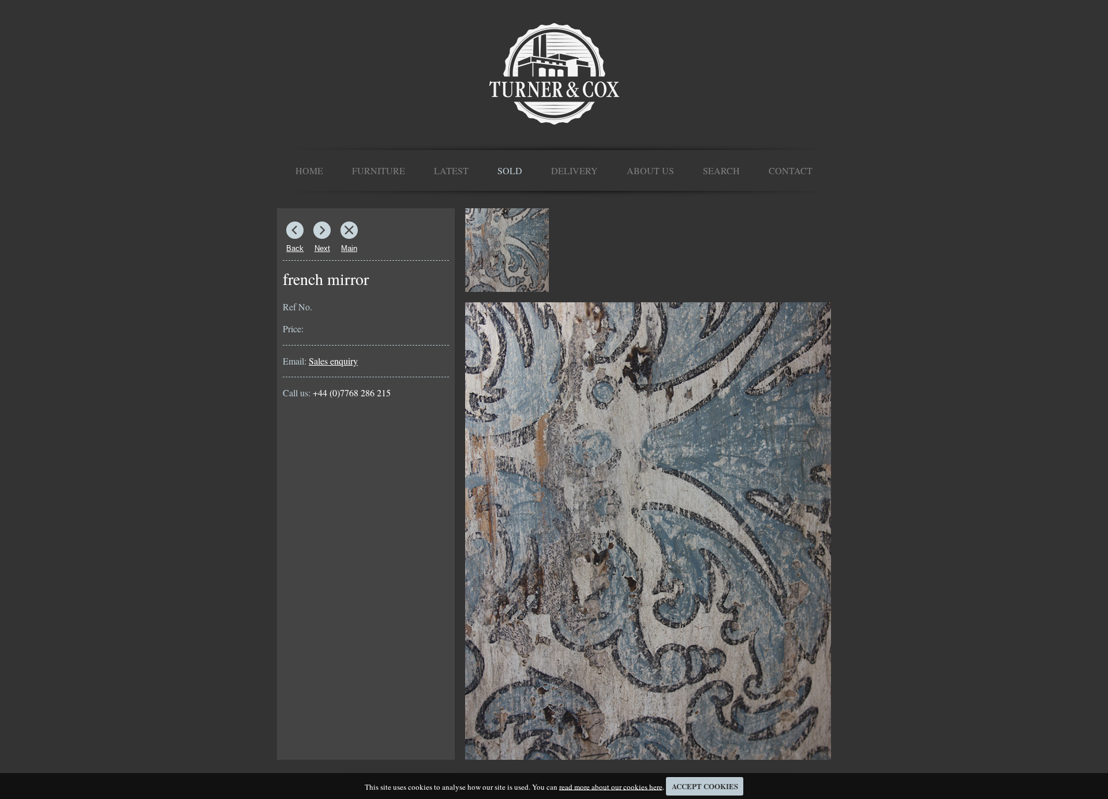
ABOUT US (650, 170)
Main (349, 248)
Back (295, 248)
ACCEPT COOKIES (705, 786)
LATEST (451, 170)
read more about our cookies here (610, 786)
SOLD (509, 170)
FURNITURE (378, 170)
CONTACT (791, 170)
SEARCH (721, 170)
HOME (309, 170)
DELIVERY (574, 170)
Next (322, 248)
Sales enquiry (333, 361)
